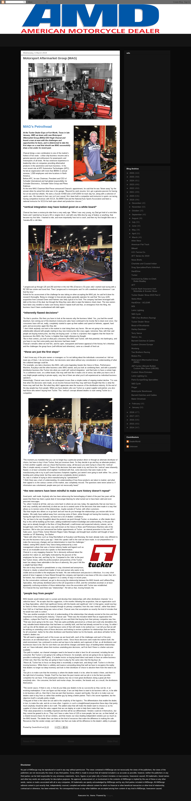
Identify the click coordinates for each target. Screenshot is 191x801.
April (134, 233)
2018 (132, 412)
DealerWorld (134, 441)
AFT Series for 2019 (140, 256)
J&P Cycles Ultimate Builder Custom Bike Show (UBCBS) (145, 367)
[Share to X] (61, 727)
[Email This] (56, 727)
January (136, 407)
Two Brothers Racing (140, 352)
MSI (133, 306)
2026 (132, 173)
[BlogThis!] (58, 727)
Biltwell (134, 248)
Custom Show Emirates (141, 372)
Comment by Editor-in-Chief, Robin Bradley (144, 280)
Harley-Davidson (138, 329)
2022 (132, 188)
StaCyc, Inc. (136, 337)
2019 (132, 200)
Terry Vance (136, 333)
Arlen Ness (136, 241)
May (134, 230)
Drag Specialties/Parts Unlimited (145, 267)
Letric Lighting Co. (139, 376)
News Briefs (136, 260)
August (135, 218)
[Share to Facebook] (64, 727)
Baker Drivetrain (138, 399)
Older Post (112, 741)
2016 (132, 420)
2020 (132, 196)
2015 (132, 424)
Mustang (135, 348)
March (135, 237)
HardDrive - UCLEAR (140, 302)
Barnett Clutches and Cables (144, 395)
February (136, 403)
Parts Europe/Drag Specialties (144, 380)
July (134, 222)
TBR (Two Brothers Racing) (143, 318)
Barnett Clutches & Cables (143, 341)
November (137, 207)
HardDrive (135, 271)
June (134, 226)
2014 (132, 427)
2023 (132, 184)
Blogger (109, 795)
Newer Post (29, 741)
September (137, 214)
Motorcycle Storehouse (141, 391)
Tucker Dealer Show (140, 322)
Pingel (134, 387)
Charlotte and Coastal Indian (144, 263)
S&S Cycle (136, 314)
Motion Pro (136, 356)
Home (71, 741)
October (136, 210)
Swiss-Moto (136, 299)
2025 (132, 177)
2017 (132, 416)
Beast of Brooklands (140, 325)
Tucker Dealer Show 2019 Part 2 (145, 295)
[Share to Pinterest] (66, 727)
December (137, 203)
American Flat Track (140, 244)
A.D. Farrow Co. (138, 252)
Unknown (133, 446)
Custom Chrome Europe (142, 344)
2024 (132, 180)
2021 (132, 192)
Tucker (134, 275)
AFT (133, 285)
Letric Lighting (137, 310)
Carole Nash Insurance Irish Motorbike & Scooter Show (144, 290)
